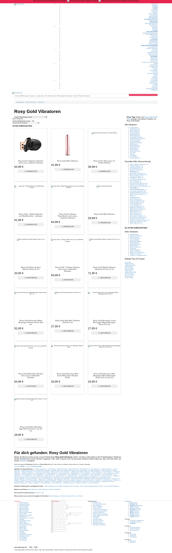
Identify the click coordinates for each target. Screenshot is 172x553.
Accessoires (154, 80)
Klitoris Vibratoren (135, 141)
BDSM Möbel (154, 65)
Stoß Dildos (22, 533)
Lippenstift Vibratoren (136, 142)
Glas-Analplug (97, 505)
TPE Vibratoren (65, 471)
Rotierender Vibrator (89, 478)
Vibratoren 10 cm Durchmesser (53, 481)
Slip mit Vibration (24, 530)
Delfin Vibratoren (135, 237)
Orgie (135, 213)
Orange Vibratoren (94, 470)
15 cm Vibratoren (73, 474)
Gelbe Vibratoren (106, 470)
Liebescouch (154, 58)
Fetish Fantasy (138, 184)
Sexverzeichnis (134, 530)
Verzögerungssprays (152, 88)
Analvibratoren (134, 127)
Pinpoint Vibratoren (135, 247)
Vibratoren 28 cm (24, 477)
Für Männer (154, 26)
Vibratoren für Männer (149, 45)
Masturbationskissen (136, 241)
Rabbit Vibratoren (135, 145)
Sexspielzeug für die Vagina (71, 486)
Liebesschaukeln (153, 54)
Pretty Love (138, 221)
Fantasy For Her (139, 183)
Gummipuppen (153, 41)
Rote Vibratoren (95, 469)
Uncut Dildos (23, 537)
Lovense (137, 206)
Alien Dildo (128, 262)
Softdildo (21, 531)
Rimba (136, 223)
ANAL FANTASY (139, 164)
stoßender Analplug (130, 272)
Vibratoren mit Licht (135, 254)
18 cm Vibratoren (27, 474)
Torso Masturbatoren (152, 34)
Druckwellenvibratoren (151, 23)
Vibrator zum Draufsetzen (137, 252)
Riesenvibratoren (135, 147)
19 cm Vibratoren (38, 474)
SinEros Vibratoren (81, 483)
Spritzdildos (154, 11)
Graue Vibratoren (82, 470)
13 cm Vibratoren (27, 476)
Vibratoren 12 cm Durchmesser (91, 481)
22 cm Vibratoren (97, 473)
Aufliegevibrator (134, 234)
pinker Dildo (96, 516)
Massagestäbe (153, 16)
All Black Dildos (129, 263)
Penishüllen (154, 36)
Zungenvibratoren (135, 158)
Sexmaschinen (153, 18)
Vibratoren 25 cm (50, 476)
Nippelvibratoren (134, 242)
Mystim (136, 210)
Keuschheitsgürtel (152, 73)
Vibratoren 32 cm (36, 477)
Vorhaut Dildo (23, 538)
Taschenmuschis (153, 44)
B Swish (136, 167)
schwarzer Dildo (97, 519)
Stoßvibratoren (134, 149)
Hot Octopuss (138, 194)
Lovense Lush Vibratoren (100, 509)
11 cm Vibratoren (84, 474)
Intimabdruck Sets (152, 52)
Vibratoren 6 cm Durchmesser (84, 480)
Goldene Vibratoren (70, 470)
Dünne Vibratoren (135, 238)
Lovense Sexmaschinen (100, 511)
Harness (155, 72)
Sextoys (134, 502)
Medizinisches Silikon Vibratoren (81, 471)
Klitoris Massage (54, 496)
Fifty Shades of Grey (140, 186)
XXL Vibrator (133, 156)
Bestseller (155, 5)
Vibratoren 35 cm (47, 477)
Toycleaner (154, 87)
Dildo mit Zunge (23, 511)
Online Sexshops (135, 528)
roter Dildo (96, 518)
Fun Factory (138, 191)
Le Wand (137, 202)
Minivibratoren (134, 144)
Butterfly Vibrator (135, 133)
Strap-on (155, 12)
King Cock (137, 200)
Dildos (155, 8)
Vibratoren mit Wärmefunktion (138, 255)
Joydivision (135, 198)
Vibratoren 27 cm (107, 476)
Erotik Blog (133, 534)
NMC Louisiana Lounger (100, 513)
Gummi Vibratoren (64, 473)
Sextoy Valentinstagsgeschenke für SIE (91, 486)
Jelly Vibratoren (75, 473)
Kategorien (128, 501)
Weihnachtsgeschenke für (53, 486)
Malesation (137, 207)
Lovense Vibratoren (98, 512)
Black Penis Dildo (24, 505)
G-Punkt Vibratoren (135, 140)
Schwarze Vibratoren (40, 469)
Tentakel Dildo (129, 273)
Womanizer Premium (99, 523)
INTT (132, 196)
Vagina (43, 489)
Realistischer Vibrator (108, 481)
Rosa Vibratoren (84, 469)
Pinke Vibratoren (62, 469)
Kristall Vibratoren (52, 473)
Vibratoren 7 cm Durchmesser (103, 480)
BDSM (156, 63)
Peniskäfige (154, 79)
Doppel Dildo (23, 513)
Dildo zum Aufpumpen (25, 512)
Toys (134, 504)
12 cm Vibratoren (107, 474)
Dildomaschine (129, 268)
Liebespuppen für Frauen (26, 518)
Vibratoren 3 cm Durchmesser (28, 480)
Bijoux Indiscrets (138, 174)
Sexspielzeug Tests (135, 522)
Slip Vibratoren (153, 24)
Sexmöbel (154, 56)
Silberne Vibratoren (27, 471)
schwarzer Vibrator (98, 520)
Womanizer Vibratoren (99, 525)
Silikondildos (22, 527)
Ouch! (136, 214)
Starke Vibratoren (135, 249)
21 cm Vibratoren (109, 473)
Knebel (156, 74)
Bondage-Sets (153, 66)
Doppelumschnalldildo (25, 515)
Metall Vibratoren (96, 471)
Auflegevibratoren (135, 128)
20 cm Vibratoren (86, 473)
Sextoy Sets (154, 61)
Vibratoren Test (39, 492)
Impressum (133, 541)
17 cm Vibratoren (61, 474)
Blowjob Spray (153, 83)
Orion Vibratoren (57, 483)
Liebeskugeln (154, 15)
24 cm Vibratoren (95, 474)
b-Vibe (136, 168)
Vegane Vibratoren (135, 251)
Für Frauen (154, 4)
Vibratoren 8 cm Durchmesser (33, 481)
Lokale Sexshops (135, 527)
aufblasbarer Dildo (130, 265)
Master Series (138, 209)
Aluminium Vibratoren (28, 473)
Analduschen (154, 81)
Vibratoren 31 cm (95, 476)
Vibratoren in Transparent (42, 471)
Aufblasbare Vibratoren (103, 478)
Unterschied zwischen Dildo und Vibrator (71, 496)
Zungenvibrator (129, 277)
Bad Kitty (136, 170)
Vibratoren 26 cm (61, 476)
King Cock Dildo (129, 269)
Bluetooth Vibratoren (136, 236)
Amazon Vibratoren (34, 483)
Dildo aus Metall (23, 508)
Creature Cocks (136, 178)
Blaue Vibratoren (73, 469)
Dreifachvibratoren (135, 135)
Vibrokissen (133, 155)
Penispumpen (154, 37)
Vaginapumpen (153, 20)
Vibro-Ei (132, 153)
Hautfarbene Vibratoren (29, 470)
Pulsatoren (133, 248)
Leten (135, 205)
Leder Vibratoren (40, 473)
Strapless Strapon (24, 536)
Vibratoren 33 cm (59, 477)
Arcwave (136, 165)
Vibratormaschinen (135, 151)
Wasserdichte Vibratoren (91, 477)
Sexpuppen (154, 40)
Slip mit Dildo (23, 529)
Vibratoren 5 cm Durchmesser (66, 480)
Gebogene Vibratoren (20, 483)
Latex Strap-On (97, 508)
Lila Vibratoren (51, 469)
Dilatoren (155, 29)
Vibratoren (154, 22)
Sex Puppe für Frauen (25, 525)
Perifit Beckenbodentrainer (100, 515)
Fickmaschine (97, 502)
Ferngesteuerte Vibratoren (137, 138)
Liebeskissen (154, 59)
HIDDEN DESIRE (139, 192)
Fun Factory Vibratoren (99, 504)
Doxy (135, 180)
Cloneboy (136, 176)
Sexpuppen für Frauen (151, 19)
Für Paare (155, 49)
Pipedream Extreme (139, 220)
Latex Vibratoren (108, 471)
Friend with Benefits (138, 190)
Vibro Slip (132, 152)
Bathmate (134, 171)
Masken (155, 76)
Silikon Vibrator (55, 471)
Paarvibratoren (153, 55)
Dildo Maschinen (24, 509)
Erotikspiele (154, 51)
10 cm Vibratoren (38, 476)
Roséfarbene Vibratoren (44, 470)
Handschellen (154, 70)
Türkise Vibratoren (107, 469)
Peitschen (155, 77)
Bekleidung (154, 90)
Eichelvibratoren (153, 47)
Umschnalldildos (153, 13)
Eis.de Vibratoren (94, 483)
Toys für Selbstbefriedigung (111, 486)
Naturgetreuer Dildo (25, 520)
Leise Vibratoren (134, 240)
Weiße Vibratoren (58, 470)
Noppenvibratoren (135, 244)
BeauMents (137, 173)
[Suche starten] (143, 95)
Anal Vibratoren (23, 502)
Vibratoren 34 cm (84, 476)
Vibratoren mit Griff (76, 478)
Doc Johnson (138, 179)
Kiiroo (136, 199)
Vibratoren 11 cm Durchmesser (72, 481)
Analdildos (155, 9)
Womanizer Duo (97, 522)
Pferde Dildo (22, 522)
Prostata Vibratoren (152, 48)
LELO (136, 203)
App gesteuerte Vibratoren (62, 478)
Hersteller (138, 161)
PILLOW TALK (138, 217)
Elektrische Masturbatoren (150, 33)
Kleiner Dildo (128, 270)
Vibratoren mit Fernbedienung (73, 477)
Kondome (155, 85)
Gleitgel (155, 84)
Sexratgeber (133, 537)
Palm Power (137, 216)
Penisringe (155, 38)
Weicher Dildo (129, 276)
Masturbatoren (152, 31)
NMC (135, 211)
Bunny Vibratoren (135, 131)
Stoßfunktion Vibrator (25, 534)
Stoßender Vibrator (31, 478)
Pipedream (137, 218)
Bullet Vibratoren (135, 130)
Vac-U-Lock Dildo (130, 274)
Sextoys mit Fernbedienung (150, 62)
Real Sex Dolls (153, 42)
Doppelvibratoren (135, 134)
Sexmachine (22, 526)
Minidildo (21, 519)
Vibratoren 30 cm (73, 476)
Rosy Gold (19, 466)
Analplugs (155, 6)
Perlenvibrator (134, 245)
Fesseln (155, 69)
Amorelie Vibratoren (69, 483)
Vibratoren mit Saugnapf (45, 478)
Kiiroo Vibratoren (98, 506)
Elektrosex (155, 67)
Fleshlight (155, 30)
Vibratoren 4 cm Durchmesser (47, 480)
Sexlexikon (133, 535)
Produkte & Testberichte (137, 520)
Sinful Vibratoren (46, 483)
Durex (135, 182)
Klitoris (32, 489)
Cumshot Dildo (129, 266)
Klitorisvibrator (23, 516)
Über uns (132, 542)
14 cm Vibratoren (50, 474)
